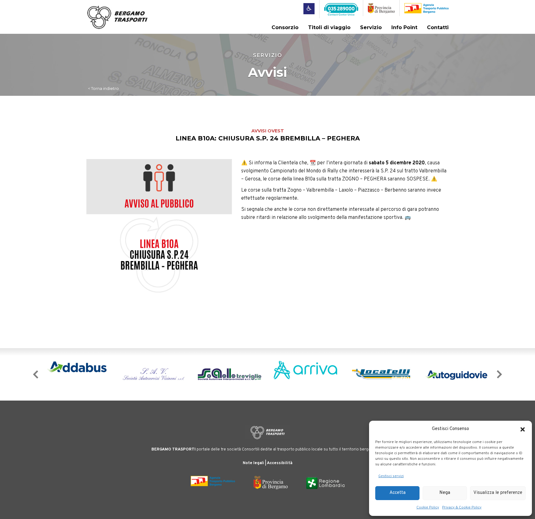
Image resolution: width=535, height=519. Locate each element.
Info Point (404, 27)
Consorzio (285, 27)
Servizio (371, 27)
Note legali (253, 463)
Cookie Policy (427, 507)
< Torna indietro (103, 88)
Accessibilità (279, 463)
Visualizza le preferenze (497, 493)
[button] (523, 429)
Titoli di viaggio (329, 27)
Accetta (397, 493)
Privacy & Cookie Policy (461, 507)
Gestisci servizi (391, 476)
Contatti (438, 27)
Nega (444, 493)
